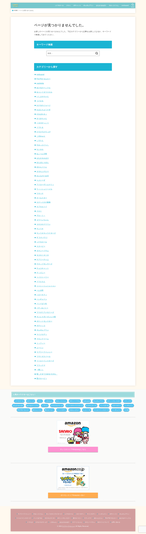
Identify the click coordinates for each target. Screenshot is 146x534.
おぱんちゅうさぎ (43, 110)
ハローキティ (41, 295)
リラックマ (40, 365)
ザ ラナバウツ (41, 237)
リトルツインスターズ (45, 361)
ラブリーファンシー (44, 352)
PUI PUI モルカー (43, 79)
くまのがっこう (42, 123)
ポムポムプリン (88, 5)
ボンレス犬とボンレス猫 (46, 317)
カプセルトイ (41, 207)
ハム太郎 (40, 290)
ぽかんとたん (41, 167)
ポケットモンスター (44, 321)
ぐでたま (40, 127)
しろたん (40, 140)
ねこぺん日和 (41, 154)
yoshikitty (40, 83)
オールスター (41, 198)
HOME (16, 10)
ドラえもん (40, 282)
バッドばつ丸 (41, 304)
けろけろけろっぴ (43, 132)
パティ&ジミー (42, 308)
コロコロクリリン (43, 224)
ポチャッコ (77, 5)
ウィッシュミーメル (44, 189)
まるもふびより (42, 171)
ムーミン (40, 348)
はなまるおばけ (101, 5)
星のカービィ (41, 378)
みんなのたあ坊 (42, 176)
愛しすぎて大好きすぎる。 (47, 374)
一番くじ (40, 370)
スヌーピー (40, 246)
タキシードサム (42, 251)
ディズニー (40, 273)
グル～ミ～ (40, 215)
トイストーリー (42, 277)
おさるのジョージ (43, 105)
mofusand (125, 5)
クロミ (68, 5)
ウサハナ (40, 193)
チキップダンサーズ (44, 264)
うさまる (40, 101)
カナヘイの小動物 (43, 202)
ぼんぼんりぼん (42, 162)
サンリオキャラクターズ (46, 233)
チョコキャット (42, 268)
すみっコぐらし (114, 5)
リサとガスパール (43, 356)
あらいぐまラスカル (44, 92)
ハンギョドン (41, 299)
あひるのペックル (43, 88)
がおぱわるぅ (41, 114)
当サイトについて (103, 522)
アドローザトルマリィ (45, 185)
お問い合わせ (116, 522)
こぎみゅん (40, 136)
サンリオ (40, 229)
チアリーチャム (42, 259)
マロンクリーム (42, 339)
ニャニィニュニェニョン (46, 286)
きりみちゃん (41, 118)
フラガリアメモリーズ (45, 312)
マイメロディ (41, 334)
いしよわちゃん (42, 96)
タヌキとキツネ (42, 255)
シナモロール (59, 5)
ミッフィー (40, 343)
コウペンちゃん (42, 220)
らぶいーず (40, 180)
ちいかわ (40, 149)
